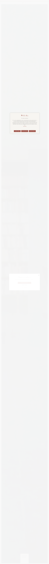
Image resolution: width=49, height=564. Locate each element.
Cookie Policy (24, 126)
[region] (24, 123)
